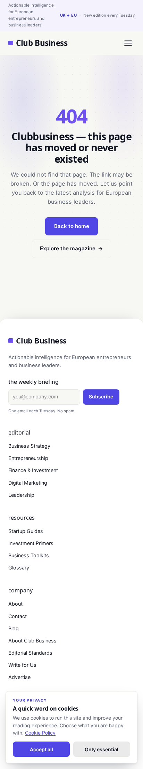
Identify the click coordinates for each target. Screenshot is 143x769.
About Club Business (32, 640)
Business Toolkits (28, 555)
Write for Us (22, 665)
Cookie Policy (40, 733)
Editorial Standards (30, 653)
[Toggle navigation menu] (128, 43)
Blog (13, 628)
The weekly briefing (33, 381)
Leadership (21, 495)
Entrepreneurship (28, 458)
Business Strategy (29, 446)
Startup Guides (25, 531)
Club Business (41, 43)
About (15, 604)
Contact (17, 616)
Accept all (41, 749)
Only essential (101, 749)
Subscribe (101, 396)
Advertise (19, 677)
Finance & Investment (33, 470)
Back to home (71, 226)
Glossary (18, 567)
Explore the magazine (71, 248)
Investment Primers (30, 543)
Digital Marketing (27, 483)
